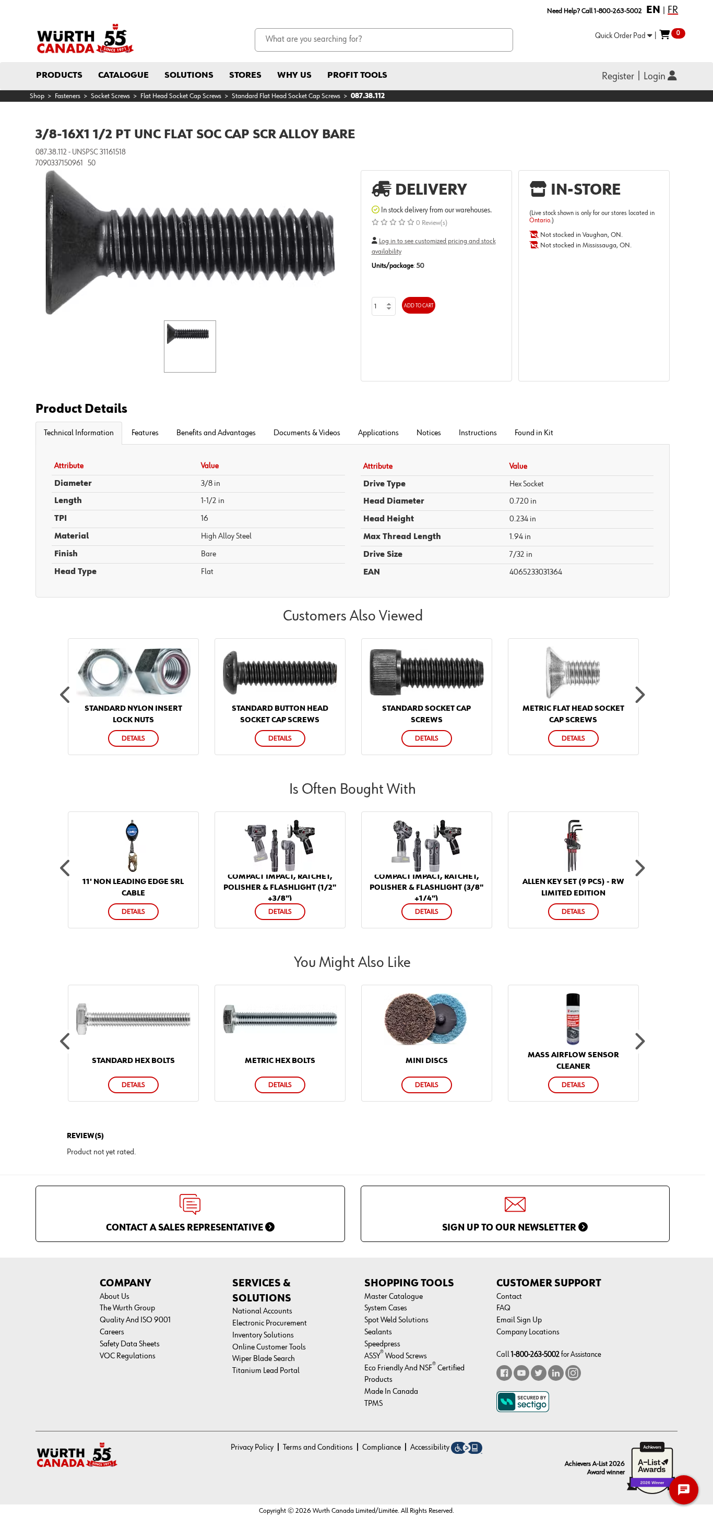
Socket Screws (110, 96)
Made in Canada (391, 1392)
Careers (112, 1332)
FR (673, 10)
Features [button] (145, 433)
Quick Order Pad (621, 36)
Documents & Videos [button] (307, 433)
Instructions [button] (478, 433)
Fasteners (67, 96)
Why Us (294, 75)
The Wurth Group (127, 1308)
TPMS (373, 1404)
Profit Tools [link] (357, 75)
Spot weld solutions (396, 1320)
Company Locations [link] (528, 1332)
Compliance (381, 1447)
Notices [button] (429, 433)
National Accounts (262, 1311)
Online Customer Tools (269, 1347)
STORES (245, 75)
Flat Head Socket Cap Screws (180, 96)
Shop (37, 96)
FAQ (503, 1308)
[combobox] (384, 40)
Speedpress (382, 1344)
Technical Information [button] (79, 433)
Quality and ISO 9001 (135, 1320)
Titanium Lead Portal (266, 1371)
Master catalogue (393, 1297)
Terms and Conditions (318, 1447)
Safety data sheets (130, 1344)
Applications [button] (378, 433)
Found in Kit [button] (534, 433)
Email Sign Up (519, 1320)
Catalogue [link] (123, 75)
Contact (509, 1297)
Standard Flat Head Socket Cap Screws (286, 96)
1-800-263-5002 (535, 1354)
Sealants (378, 1332)
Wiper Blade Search (263, 1359)
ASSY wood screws (395, 1356)
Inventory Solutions (263, 1335)
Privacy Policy (252, 1447)
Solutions (188, 75)
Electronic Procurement (269, 1323)
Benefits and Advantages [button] (216, 433)
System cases (385, 1308)
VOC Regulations (128, 1356)
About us (114, 1297)
